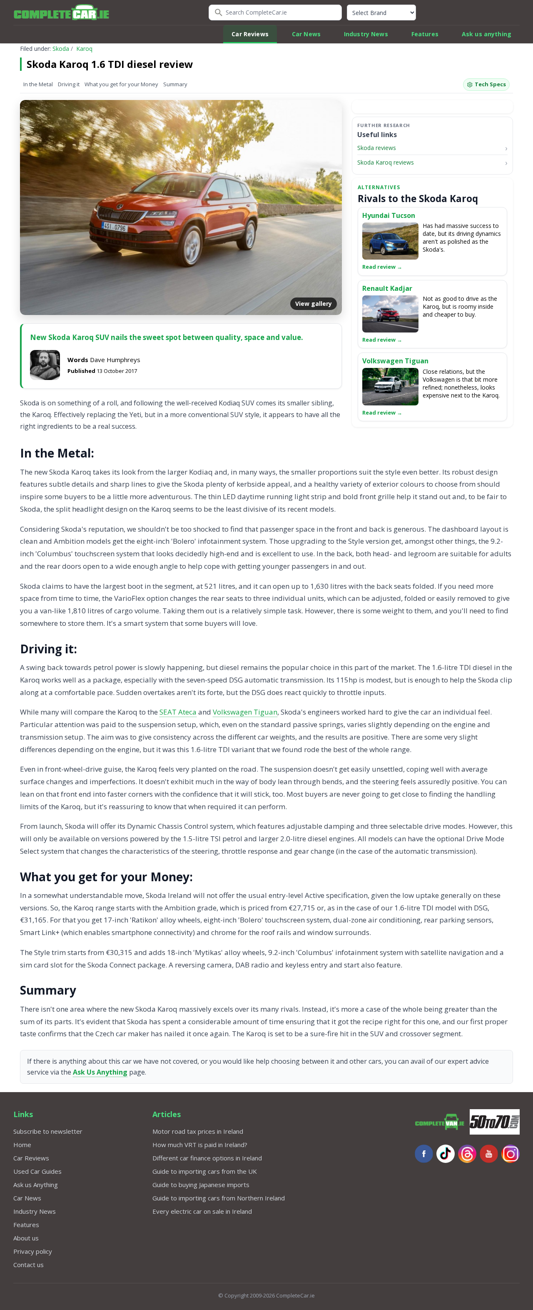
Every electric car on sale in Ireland (202, 1211)
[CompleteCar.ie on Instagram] (510, 1154)
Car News (306, 34)
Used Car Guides (37, 1171)
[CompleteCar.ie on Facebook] (424, 1154)
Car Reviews (250, 34)
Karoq (84, 48)
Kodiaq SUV (236, 403)
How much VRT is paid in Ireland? (199, 1144)
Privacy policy (32, 1251)
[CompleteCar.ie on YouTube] (489, 1154)
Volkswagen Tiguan (245, 712)
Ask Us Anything (100, 1072)
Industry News (366, 34)
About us (26, 1238)
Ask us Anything (35, 1184)
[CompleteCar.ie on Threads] (467, 1154)
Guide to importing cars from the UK (204, 1171)
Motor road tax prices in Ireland (197, 1131)
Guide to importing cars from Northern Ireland (218, 1198)
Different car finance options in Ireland (207, 1158)
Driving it (69, 84)
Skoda (60, 48)
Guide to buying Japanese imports (200, 1184)
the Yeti (129, 414)
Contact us (28, 1264)
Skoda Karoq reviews (385, 163)
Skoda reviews (376, 148)
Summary (175, 84)
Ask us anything (486, 34)
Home (22, 1144)
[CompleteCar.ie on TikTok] (445, 1154)
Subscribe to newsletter (47, 1131)
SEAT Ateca (178, 712)
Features (424, 34)
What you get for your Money (121, 84)
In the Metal (38, 84)
